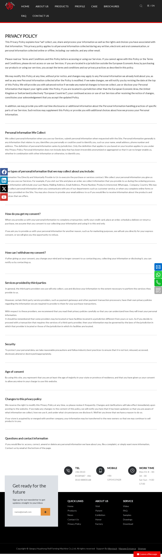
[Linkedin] (4, 180)
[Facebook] (4, 172)
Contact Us (73, 519)
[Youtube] (4, 197)
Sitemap (142, 548)
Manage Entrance (127, 548)
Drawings (127, 519)
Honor (98, 519)
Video (126, 506)
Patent (98, 510)
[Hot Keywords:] (141, 6)
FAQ (125, 510)
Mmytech (112, 548)
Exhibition (100, 515)
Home (70, 506)
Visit (97, 506)
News (70, 515)
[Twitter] (4, 188)
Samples (127, 515)
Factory (99, 524)
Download (128, 524)
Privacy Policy (74, 524)
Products (72, 510)
